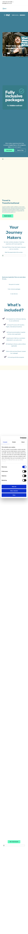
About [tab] (23, 442)
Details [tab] (14, 442)
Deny (14, 495)
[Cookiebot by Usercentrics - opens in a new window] (20, 438)
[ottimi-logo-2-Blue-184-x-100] (4, 8)
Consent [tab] (5, 442)
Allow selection (14, 490)
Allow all (14, 486)
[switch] (24, 471)
